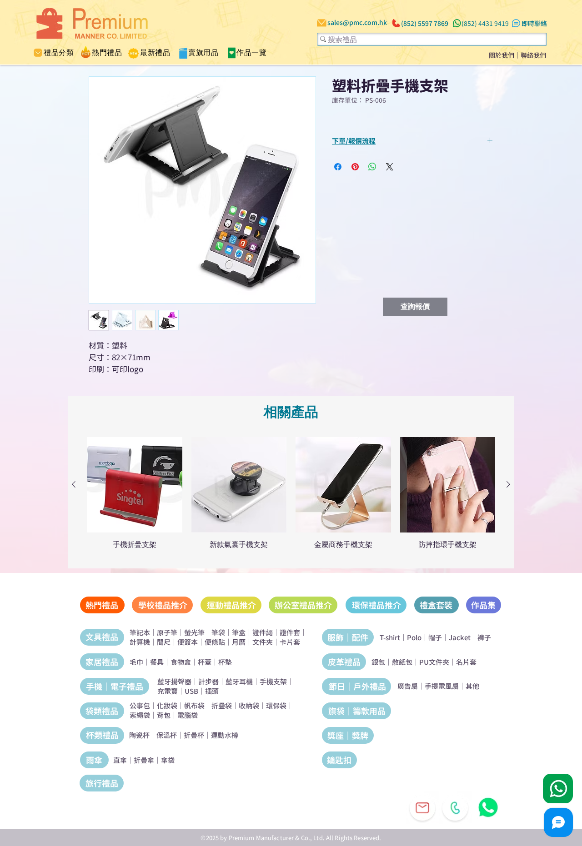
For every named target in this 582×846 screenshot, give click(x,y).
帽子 (435, 637)
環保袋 (276, 705)
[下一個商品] (508, 484)
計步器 (208, 681)
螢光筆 (194, 632)
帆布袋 (194, 705)
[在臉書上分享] (337, 166)
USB (191, 691)
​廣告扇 (407, 686)
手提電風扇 (442, 686)
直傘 (120, 760)
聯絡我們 (533, 55)
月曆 (239, 642)
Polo (414, 637)
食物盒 (181, 662)
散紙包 (402, 662)
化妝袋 (167, 705)
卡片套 (290, 642)
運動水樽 (224, 735)
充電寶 (167, 691)
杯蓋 (204, 662)
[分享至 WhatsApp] (372, 166)
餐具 (157, 662)
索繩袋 (140, 715)
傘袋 (168, 760)
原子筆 (167, 632)
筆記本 (140, 632)
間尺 (164, 642)
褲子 (484, 637)
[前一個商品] (73, 484)
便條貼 (215, 642)
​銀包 (378, 662)
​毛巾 (136, 662)
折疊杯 (194, 735)
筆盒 (239, 632)
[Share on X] (389, 166)
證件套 (290, 632)
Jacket (460, 637)
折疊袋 (221, 705)
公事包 (140, 705)
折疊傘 (144, 760)
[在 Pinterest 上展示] (355, 166)
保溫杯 (166, 735)
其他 (472, 686)
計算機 (140, 642)
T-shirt (390, 637)
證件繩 (262, 632)
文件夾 (262, 642)
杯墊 (225, 662)
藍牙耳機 (239, 681)
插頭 (212, 691)
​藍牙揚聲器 (174, 681)
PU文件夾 (434, 662)
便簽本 (187, 642)
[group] (291, 497)
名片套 (466, 662)
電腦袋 (187, 715)
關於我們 (501, 55)
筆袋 (218, 632)
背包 (164, 715)
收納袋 (249, 705)
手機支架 (273, 681)
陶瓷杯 (139, 735)
